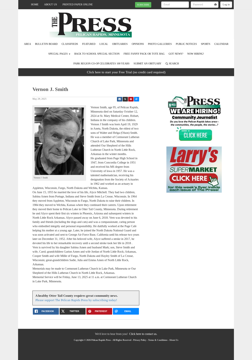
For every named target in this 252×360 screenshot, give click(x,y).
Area (27, 44)
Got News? (176, 53)
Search (173, 63)
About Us (50, 4)
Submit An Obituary (147, 63)
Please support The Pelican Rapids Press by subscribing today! (76, 300)
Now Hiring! (195, 53)
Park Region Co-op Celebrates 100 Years (101, 63)
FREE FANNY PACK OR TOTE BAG (144, 53)
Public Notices (186, 44)
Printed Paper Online (78, 4)
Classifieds (70, 44)
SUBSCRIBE (143, 5)
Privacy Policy (139, 340)
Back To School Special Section (97, 53)
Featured (88, 44)
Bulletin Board (46, 44)
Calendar (221, 44)
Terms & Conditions (158, 340)
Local (103, 44)
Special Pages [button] (58, 53)
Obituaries (120, 44)
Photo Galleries (160, 44)
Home (35, 4)
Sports (205, 44)
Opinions (138, 44)
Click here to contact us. (143, 333)
